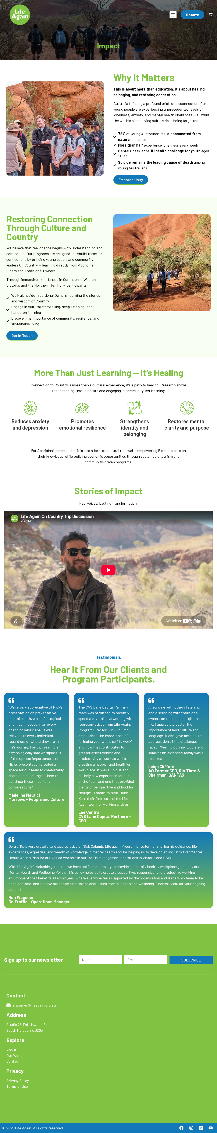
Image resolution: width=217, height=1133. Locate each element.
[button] (173, 14)
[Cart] (211, 14)
